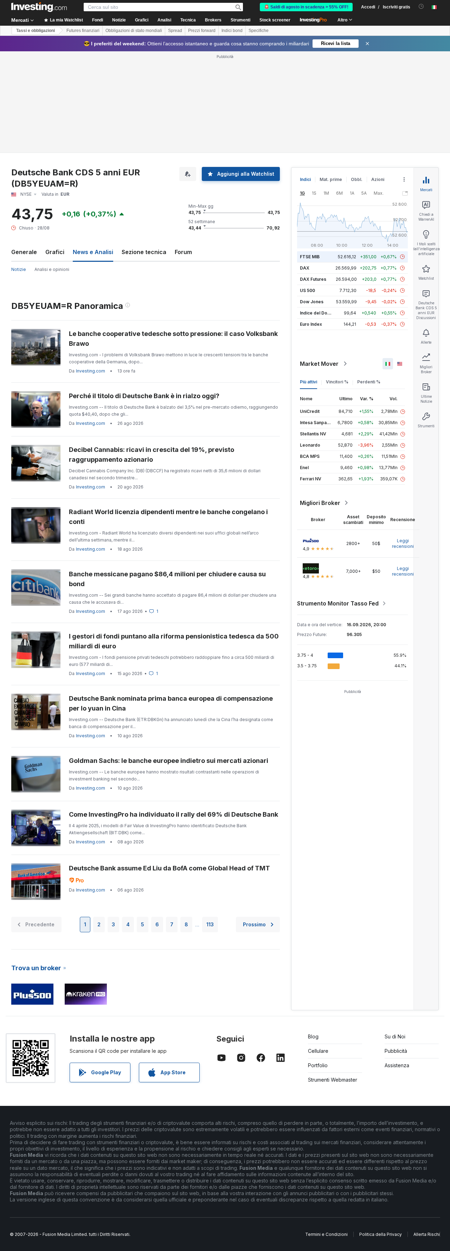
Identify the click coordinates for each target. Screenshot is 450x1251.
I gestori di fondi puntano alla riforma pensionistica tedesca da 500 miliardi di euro (174, 641)
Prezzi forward (202, 30)
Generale (24, 251)
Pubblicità (396, 1051)
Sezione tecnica (144, 251)
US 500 (307, 290)
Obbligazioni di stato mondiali (133, 30)
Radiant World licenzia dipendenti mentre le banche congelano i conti (168, 516)
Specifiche (259, 30)
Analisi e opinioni (51, 269)
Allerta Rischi (426, 1234)
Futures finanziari (82, 30)
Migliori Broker (320, 502)
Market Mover (319, 363)
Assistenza (397, 1065)
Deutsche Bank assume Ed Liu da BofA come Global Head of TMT (169, 868)
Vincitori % (337, 381)
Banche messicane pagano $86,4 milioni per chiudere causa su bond (167, 579)
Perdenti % (368, 381)
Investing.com (90, 371)
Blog (313, 1036)
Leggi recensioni (403, 543)
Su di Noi (395, 1036)
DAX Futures (313, 279)
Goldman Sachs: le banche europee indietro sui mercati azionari (168, 760)
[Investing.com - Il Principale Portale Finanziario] (39, 7)
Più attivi (308, 381)
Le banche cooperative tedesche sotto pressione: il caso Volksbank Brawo (173, 338)
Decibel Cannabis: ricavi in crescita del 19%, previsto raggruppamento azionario (151, 454)
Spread (175, 30)
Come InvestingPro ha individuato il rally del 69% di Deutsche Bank (173, 814)
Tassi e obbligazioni (35, 30)
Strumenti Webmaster (332, 1080)
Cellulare (318, 1051)
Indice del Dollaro (318, 313)
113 (210, 924)
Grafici (54, 251)
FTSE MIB (310, 256)
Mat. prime (331, 179)
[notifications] (421, 6)
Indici (305, 179)
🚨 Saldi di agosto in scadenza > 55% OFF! (306, 7)
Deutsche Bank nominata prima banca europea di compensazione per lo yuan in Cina (171, 703)
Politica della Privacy (380, 1234)
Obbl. (356, 179)
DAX (304, 268)
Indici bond (232, 30)
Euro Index (311, 324)
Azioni (377, 179)
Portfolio (318, 1065)
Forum (183, 251)
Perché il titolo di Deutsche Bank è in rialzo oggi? (144, 396)
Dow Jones (311, 301)
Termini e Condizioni (326, 1234)
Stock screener (274, 20)
